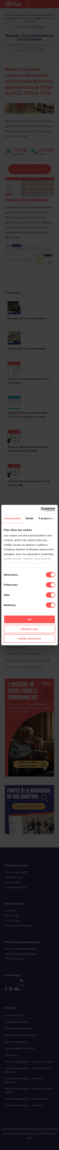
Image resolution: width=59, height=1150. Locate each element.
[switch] (50, 584)
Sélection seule (29, 628)
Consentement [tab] (12, 518)
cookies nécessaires (29, 638)
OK (29, 619)
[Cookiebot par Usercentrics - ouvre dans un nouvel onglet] (41, 509)
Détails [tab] (30, 518)
